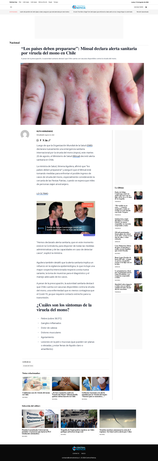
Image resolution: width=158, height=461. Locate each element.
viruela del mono (28, 366)
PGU (20, 2)
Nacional (15, 42)
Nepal (50, 2)
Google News (138, 7)
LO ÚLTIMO (42, 193)
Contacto (76, 453)
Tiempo (56, 2)
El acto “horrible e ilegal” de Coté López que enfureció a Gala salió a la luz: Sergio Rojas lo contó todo (74, 12)
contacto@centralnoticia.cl (71, 458)
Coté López (26, 2)
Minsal (76, 156)
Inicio (83, 453)
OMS (89, 145)
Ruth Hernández (45, 131)
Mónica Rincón (42, 2)
